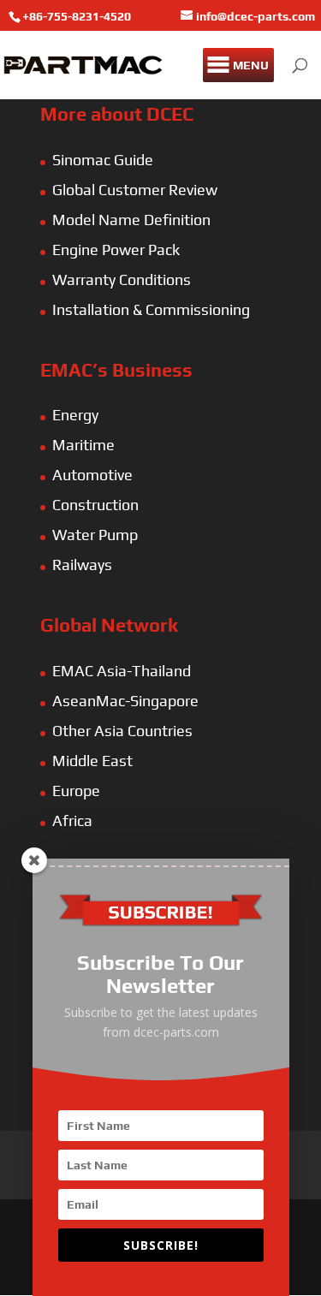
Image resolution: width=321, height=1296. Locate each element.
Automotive (92, 475)
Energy (75, 415)
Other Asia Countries (122, 731)
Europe (76, 791)
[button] (251, 65)
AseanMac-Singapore (125, 701)
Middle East (92, 761)
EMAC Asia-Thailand (121, 671)
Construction (95, 505)
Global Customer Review (134, 190)
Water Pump (95, 535)
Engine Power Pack (116, 250)
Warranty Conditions (121, 279)
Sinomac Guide (102, 160)
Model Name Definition (131, 220)
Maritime (83, 445)
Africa (72, 820)
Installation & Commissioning (151, 309)
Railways (82, 565)
